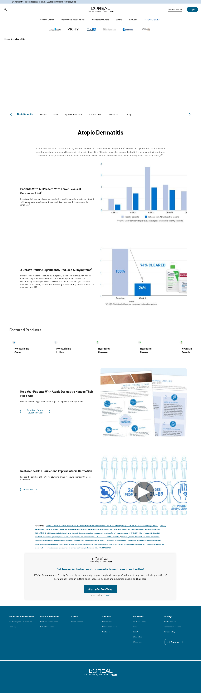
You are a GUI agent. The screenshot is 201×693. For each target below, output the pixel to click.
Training (12, 627)
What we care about (109, 627)
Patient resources (47, 627)
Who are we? (107, 622)
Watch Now (28, 489)
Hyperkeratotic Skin (73, 114)
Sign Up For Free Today (100, 589)
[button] (47, 20)
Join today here (67, 2)
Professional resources (49, 622)
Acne (55, 114)
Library (128, 114)
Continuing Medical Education (20, 622)
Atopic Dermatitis (25, 114)
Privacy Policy (169, 632)
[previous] (11, 114)
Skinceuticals (138, 637)
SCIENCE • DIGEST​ (152, 19)
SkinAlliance (137, 642)
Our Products (95, 114)
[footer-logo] (100, 672)
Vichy (135, 627)
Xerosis (43, 114)
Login (192, 9)
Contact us (106, 632)
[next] (189, 114)
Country (175, 642)
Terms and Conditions (172, 627)
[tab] (25, 114)
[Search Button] (5, 9)
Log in (108, 595)
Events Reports (77, 622)
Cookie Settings (170, 622)
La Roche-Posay (139, 622)
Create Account (175, 9)
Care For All (113, 114)
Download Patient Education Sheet (35, 411)
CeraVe (135, 632)
